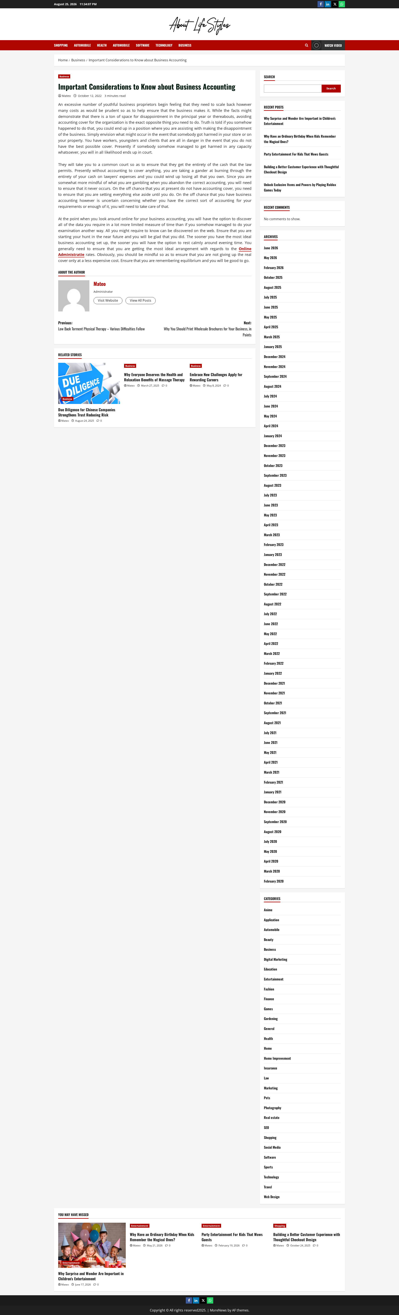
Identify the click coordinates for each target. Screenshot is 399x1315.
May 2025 (270, 317)
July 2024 (270, 396)
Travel (268, 1186)
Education (270, 969)
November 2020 (275, 811)
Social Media (272, 1147)
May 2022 (270, 633)
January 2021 (272, 791)
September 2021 (275, 712)
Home (268, 1048)
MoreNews (218, 1310)
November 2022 (274, 574)
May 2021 (270, 752)
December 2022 (274, 564)
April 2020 (271, 861)
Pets (267, 1097)
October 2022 (273, 584)
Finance (269, 998)
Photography (272, 1107)
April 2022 (271, 643)
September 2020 (275, 821)
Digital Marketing (275, 959)
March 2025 (272, 336)
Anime (268, 909)
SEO (266, 1127)
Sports (268, 1166)
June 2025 (271, 307)
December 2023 (274, 445)
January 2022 (273, 673)
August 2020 (272, 831)
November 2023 (274, 455)
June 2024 (271, 406)
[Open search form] (306, 45)
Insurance (270, 1068)
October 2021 (273, 702)
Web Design (272, 1196)
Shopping (61, 45)
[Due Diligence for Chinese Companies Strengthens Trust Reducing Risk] (89, 383)
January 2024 (273, 435)
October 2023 (273, 465)
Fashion (269, 989)
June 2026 (271, 247)
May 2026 (270, 257)
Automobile (82, 45)
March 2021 (271, 772)
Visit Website (108, 300)
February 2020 (274, 881)
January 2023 (273, 554)
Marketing (271, 1087)
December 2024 (274, 356)
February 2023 (273, 544)
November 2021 (274, 692)
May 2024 (270, 416)
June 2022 (271, 623)
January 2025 (273, 346)
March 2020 (272, 871)
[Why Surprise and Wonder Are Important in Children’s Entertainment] (92, 1245)
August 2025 (272, 287)
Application (271, 919)
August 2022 (272, 603)
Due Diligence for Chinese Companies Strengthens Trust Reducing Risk (86, 412)
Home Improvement (277, 1058)
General (269, 1028)
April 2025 (271, 326)
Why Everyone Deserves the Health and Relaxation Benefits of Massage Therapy (154, 377)
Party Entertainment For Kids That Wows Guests (296, 154)
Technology (164, 45)
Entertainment (273, 979)
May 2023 (270, 514)
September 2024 (275, 376)
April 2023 (271, 524)
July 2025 (270, 297)
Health (102, 45)
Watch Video (333, 45)
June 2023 (271, 505)
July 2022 (270, 613)
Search (269, 76)
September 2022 (275, 593)
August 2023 (272, 485)
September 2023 (275, 475)
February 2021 (273, 782)
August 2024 (272, 386)
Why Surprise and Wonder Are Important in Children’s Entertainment (91, 1276)
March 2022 (272, 653)
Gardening (271, 1018)
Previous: (101, 325)
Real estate (272, 1117)
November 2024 (274, 366)
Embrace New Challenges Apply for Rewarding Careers (216, 377)
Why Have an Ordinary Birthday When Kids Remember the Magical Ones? (162, 1237)
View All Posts (140, 300)
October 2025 (273, 277)
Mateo (66, 96)
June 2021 (270, 742)
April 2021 (271, 762)
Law (266, 1077)
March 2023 (272, 534)
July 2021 (270, 732)
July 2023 (270, 495)
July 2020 (270, 841)
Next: (207, 328)
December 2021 (274, 683)
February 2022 (273, 663)
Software (142, 45)
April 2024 (271, 425)
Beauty (268, 939)
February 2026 (274, 267)
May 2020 (270, 851)
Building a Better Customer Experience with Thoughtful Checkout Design (306, 1237)
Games (268, 1008)
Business (185, 45)
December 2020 (275, 801)
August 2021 (272, 722)
